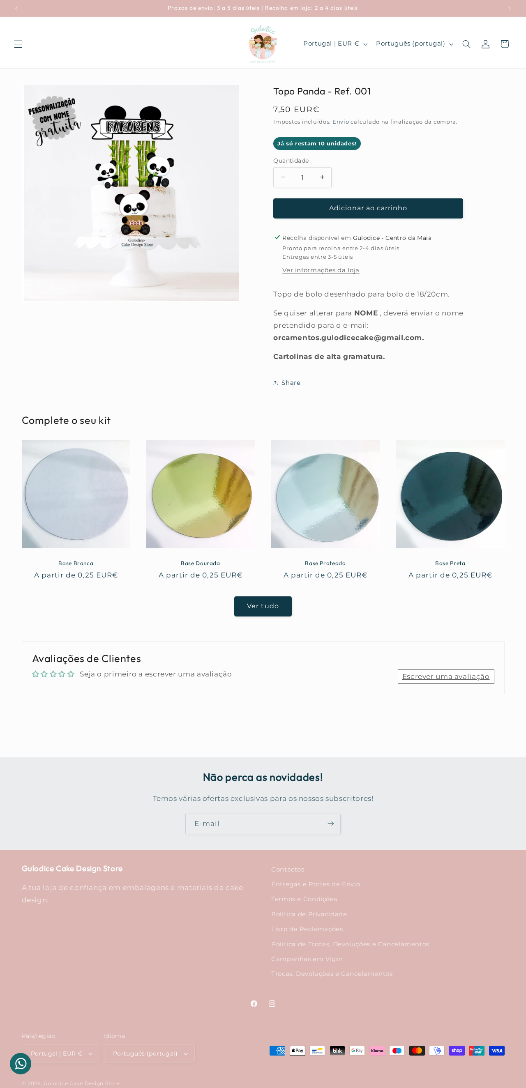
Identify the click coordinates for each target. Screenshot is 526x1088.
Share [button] (290, 382)
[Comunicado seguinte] (510, 8)
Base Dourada (200, 563)
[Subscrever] (330, 824)
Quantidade (291, 160)
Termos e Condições (304, 899)
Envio (340, 122)
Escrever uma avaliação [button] (446, 676)
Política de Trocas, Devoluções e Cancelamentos (350, 944)
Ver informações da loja (321, 270)
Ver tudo (263, 606)
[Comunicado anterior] (16, 8)
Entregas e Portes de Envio (315, 884)
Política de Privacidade (309, 914)
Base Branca (75, 563)
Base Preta (450, 563)
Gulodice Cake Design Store (82, 1083)
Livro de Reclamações (307, 929)
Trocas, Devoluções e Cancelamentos (331, 974)
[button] (18, 44)
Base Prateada (325, 563)
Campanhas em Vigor (307, 959)
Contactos (288, 869)
